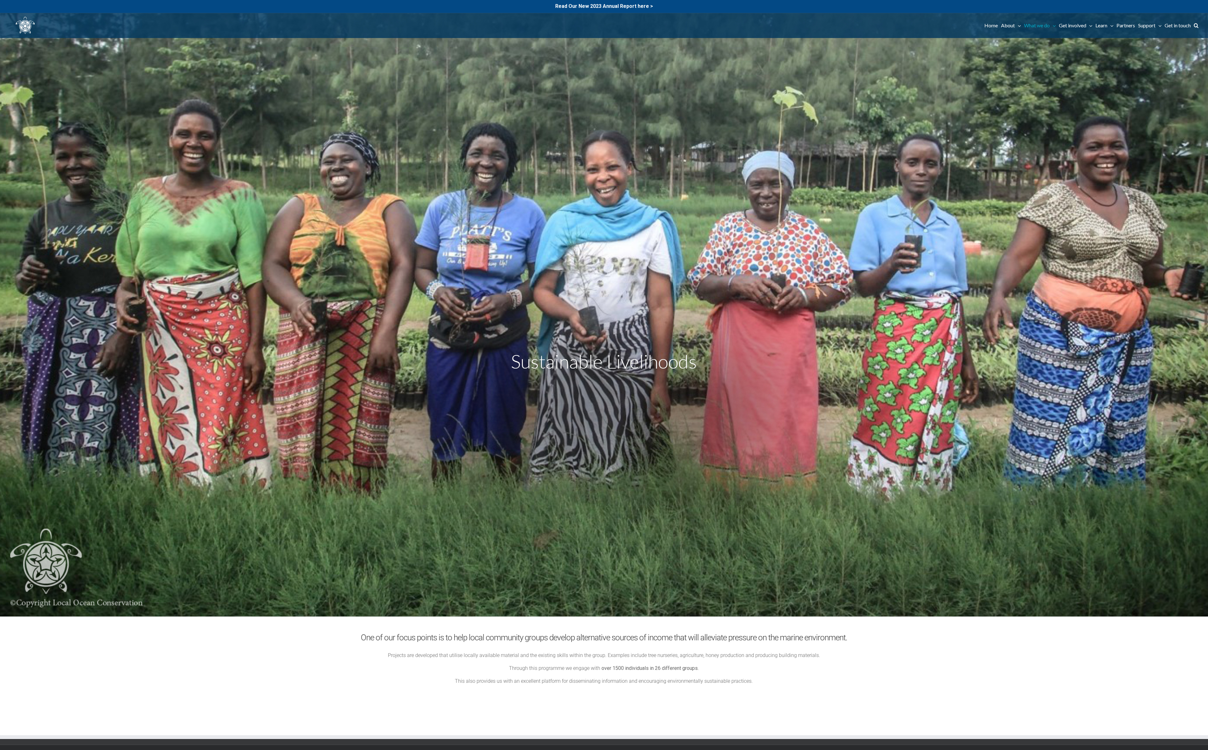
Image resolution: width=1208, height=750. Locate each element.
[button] (1196, 25)
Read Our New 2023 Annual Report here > (604, 6)
